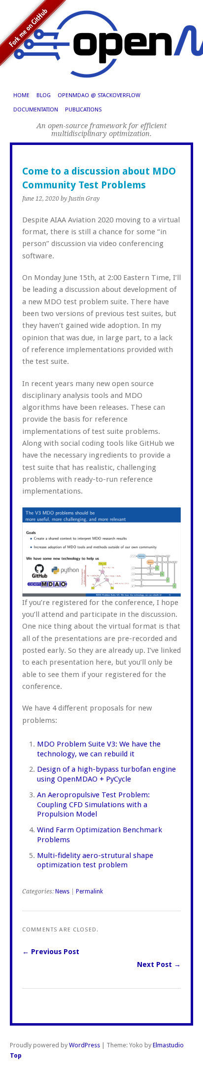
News (62, 891)
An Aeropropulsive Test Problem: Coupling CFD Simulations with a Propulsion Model (93, 804)
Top (16, 1055)
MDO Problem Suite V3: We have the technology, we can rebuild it (99, 749)
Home (21, 95)
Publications (83, 110)
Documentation (35, 110)
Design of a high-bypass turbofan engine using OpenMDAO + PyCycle (106, 774)
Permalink (89, 891)
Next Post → (159, 964)
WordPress (84, 1045)
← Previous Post (50, 952)
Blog (43, 95)
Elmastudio (168, 1045)
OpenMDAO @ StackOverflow (99, 95)
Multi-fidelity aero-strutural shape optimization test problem (95, 860)
